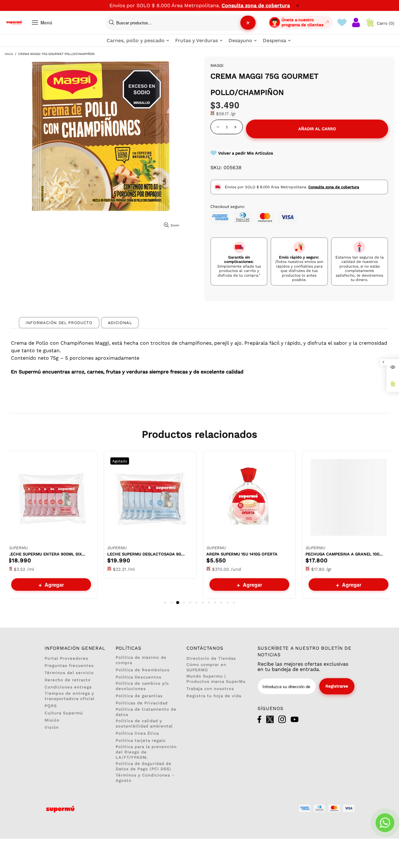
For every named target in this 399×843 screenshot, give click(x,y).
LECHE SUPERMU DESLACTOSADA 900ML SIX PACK (146, 554)
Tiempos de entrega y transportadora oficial (69, 696)
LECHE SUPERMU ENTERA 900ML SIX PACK (47, 554)
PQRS (51, 705)
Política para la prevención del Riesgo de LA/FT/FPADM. (146, 752)
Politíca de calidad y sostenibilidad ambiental (144, 723)
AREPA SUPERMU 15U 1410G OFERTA (241, 554)
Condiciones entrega (68, 687)
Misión (52, 720)
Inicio (9, 54)
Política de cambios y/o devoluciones (142, 686)
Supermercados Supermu (14, 22)
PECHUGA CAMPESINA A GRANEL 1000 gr (344, 554)
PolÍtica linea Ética (137, 733)
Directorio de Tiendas (211, 658)
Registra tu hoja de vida (213, 695)
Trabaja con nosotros (210, 688)
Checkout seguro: (227, 206)
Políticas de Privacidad (142, 703)
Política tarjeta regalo (141, 740)
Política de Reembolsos (143, 670)
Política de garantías (139, 695)
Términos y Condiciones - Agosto (145, 778)
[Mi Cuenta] (356, 22)
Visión (52, 727)
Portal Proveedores (66, 658)
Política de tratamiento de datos (146, 712)
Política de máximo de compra (141, 660)
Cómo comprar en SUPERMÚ (206, 667)
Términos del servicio (69, 672)
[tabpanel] (51, 525)
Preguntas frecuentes (69, 665)
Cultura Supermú (64, 713)
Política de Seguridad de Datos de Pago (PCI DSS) (143, 766)
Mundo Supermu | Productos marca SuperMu (216, 679)
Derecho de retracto (68, 680)
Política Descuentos (138, 677)
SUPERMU (17, 547)
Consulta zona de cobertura (256, 5)
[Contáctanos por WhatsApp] (385, 822)
